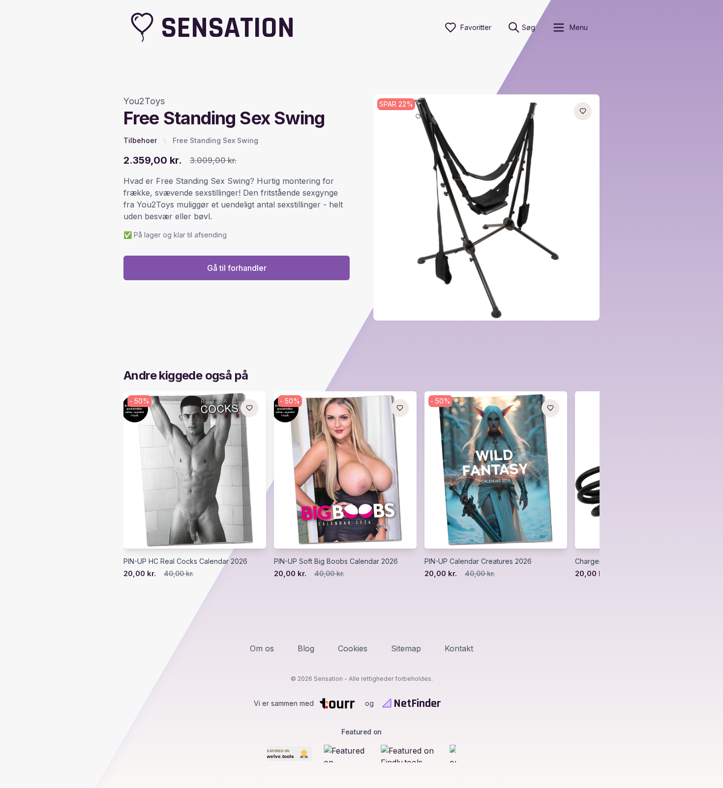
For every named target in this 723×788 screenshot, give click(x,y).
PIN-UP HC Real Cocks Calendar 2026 (185, 561)
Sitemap (406, 648)
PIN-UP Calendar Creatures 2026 (478, 561)
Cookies (352, 648)
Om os (262, 648)
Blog (306, 648)
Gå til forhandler (237, 268)
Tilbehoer (140, 140)
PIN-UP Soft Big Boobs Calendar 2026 (336, 561)
